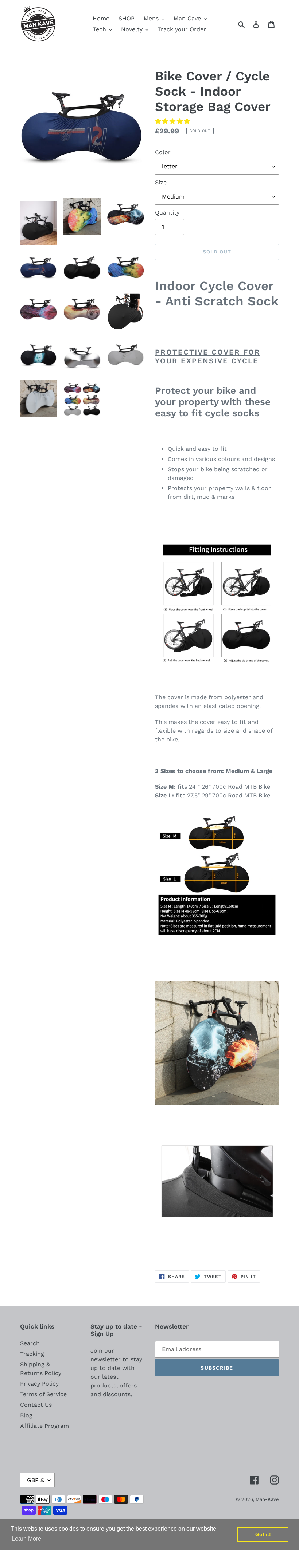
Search (30, 1343)
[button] (173, 121)
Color (163, 152)
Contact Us (36, 1404)
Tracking (32, 1353)
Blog (26, 1415)
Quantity (167, 212)
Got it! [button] (263, 1534)
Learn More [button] (26, 1538)
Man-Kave (267, 1499)
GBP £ (35, 1480)
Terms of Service (43, 1394)
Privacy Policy (39, 1383)
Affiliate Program (44, 1425)
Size (161, 182)
